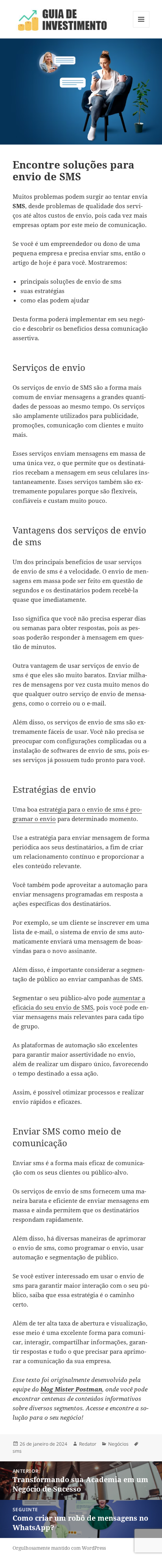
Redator (87, 1444)
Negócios (118, 1444)
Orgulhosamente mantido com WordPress (59, 1548)
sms (17, 1451)
